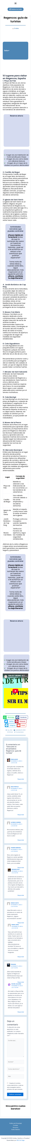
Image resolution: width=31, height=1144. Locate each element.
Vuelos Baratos (15, 1129)
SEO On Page (20, 1140)
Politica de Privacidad (15, 1123)
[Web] (15, 1077)
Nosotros (15, 1127)
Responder (21, 779)
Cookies (15, 1125)
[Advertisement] (18, 50)
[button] (15, 3)
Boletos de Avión (16, 9)
